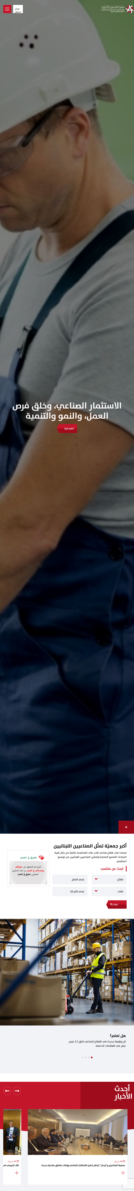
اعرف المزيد (69, 418)
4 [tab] (91, 1057)
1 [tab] (83, 1057)
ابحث (115, 904)
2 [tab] (86, 1057)
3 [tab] (89, 1057)
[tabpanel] (67, 993)
